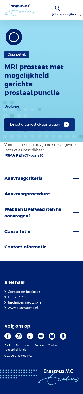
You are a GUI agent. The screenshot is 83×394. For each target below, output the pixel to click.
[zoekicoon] (57, 8)
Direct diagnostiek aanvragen (35, 124)
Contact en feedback (24, 292)
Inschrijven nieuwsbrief (25, 302)
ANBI (8, 345)
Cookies (53, 345)
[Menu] (72, 8)
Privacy (39, 345)
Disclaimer (23, 345)
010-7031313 (17, 297)
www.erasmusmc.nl (23, 308)
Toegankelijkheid (15, 349)
